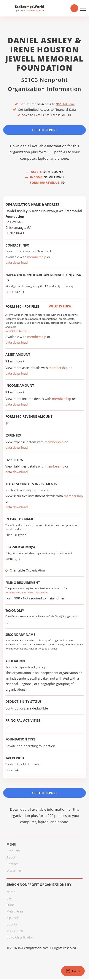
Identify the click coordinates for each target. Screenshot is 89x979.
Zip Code (12, 918)
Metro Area (14, 911)
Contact (12, 864)
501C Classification (20, 937)
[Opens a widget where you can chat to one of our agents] (73, 971)
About (10, 857)
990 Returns (65, 104)
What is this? (59, 306)
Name (10, 892)
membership (36, 257)
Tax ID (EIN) (14, 931)
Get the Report (44, 130)
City (9, 898)
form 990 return (14, 592)
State (10, 905)
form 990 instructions (17, 331)
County (11, 924)
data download (16, 262)
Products (13, 851)
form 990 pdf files (53, 152)
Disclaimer (13, 870)
